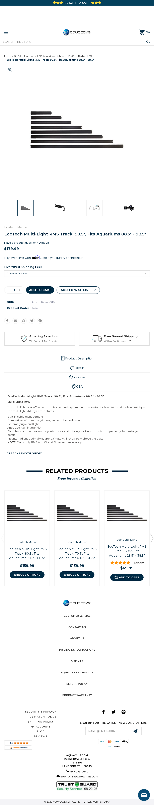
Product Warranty (77, 695)
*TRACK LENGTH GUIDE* (24, 453)
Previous (3, 538)
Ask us (44, 242)
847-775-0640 (79, 771)
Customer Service (77, 615)
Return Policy (77, 683)
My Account (41, 726)
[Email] (15, 321)
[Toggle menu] (18, 32)
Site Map (77, 661)
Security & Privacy (40, 711)
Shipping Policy (41, 721)
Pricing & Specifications (77, 649)
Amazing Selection (43, 336)
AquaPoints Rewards (77, 672)
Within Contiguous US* (117, 340)
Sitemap (105, 801)
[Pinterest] (40, 321)
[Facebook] (7, 321)
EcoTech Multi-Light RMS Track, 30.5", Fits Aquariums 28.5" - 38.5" (127, 551)
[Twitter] (32, 321)
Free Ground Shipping (121, 336)
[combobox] (77, 42)
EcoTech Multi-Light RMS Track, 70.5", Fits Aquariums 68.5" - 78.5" (77, 553)
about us (77, 638)
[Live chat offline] (144, 795)
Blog (40, 731)
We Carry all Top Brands (43, 340)
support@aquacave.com (79, 776)
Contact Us (77, 627)
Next (152, 538)
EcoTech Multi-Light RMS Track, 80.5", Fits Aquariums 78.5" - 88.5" (27, 553)
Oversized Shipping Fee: (24, 267)
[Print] (24, 321)
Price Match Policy (41, 716)
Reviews (40, 736)
